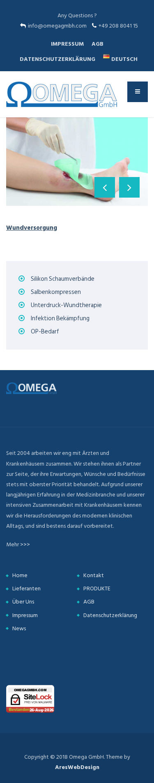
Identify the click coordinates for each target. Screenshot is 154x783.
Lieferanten (26, 588)
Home (20, 575)
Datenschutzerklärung (57, 59)
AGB (97, 44)
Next (129, 187)
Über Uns (23, 601)
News (19, 628)
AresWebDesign (77, 767)
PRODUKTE (96, 588)
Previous (104, 187)
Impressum (67, 44)
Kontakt (93, 575)
